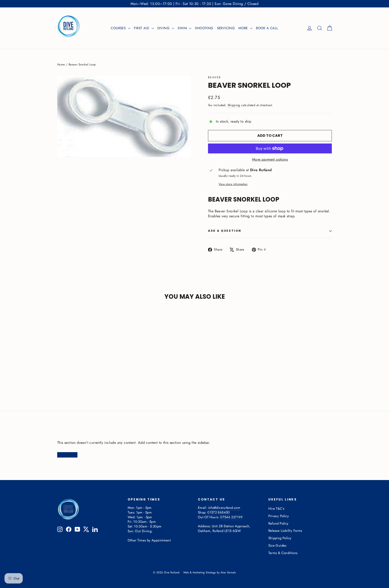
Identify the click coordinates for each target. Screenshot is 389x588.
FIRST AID (142, 28)
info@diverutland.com (224, 507)
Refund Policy (278, 523)
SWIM (183, 28)
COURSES (119, 28)
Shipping (234, 105)
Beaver (214, 77)
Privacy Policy (278, 516)
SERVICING (226, 28)
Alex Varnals (228, 572)
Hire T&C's (276, 508)
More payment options (270, 159)
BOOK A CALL (267, 28)
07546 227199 (231, 517)
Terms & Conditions (283, 552)
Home (61, 64)
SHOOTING (204, 28)
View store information (233, 184)
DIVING (164, 28)
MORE (243, 28)
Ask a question (224, 231)
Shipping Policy (280, 538)
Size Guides (277, 545)
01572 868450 (218, 512)
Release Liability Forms (285, 530)
